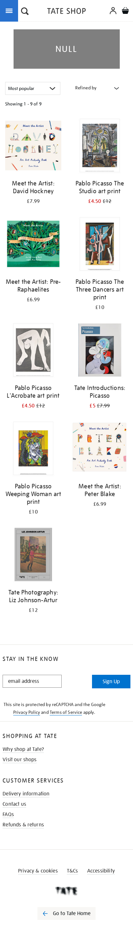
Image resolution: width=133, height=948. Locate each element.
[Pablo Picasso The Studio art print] (99, 146)
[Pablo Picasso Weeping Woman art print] (33, 449)
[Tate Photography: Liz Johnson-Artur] (33, 555)
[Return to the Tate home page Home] (66, 12)
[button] (25, 11)
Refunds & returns (23, 825)
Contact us (14, 804)
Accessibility (101, 871)
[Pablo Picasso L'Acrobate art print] (33, 351)
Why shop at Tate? (23, 749)
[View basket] (125, 11)
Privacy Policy (26, 712)
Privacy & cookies (38, 871)
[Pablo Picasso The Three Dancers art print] (99, 244)
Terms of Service (66, 712)
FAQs (8, 814)
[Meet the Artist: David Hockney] (33, 146)
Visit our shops (19, 759)
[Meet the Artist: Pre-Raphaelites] (33, 244)
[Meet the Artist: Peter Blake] (99, 449)
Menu (10, 10)
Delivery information (26, 794)
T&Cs (72, 871)
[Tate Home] (66, 891)
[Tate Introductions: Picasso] (99, 351)
